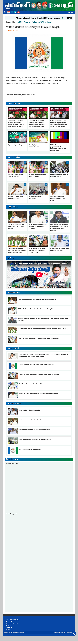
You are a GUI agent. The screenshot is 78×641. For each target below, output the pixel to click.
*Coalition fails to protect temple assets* (30, 384)
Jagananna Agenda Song (15, 145)
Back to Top (73, 633)
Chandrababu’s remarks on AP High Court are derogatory (34, 429)
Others (14, 22)
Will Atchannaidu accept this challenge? (30, 449)
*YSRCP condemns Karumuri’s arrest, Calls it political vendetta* (37, 364)
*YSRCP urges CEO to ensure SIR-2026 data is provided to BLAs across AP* (37, 250)
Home (8, 22)
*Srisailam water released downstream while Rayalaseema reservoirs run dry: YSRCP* (17, 250)
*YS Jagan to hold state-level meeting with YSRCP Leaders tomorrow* (29, 18)
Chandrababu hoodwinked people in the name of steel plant (35, 439)
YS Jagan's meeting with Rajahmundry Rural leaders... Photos (58, 198)
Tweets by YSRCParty (12, 463)
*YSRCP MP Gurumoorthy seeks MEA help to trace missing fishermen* (38, 226)
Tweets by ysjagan (11, 514)
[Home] (39, 5)
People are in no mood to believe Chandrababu (31, 420)
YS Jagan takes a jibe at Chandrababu (29, 410)
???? (69, 12)
